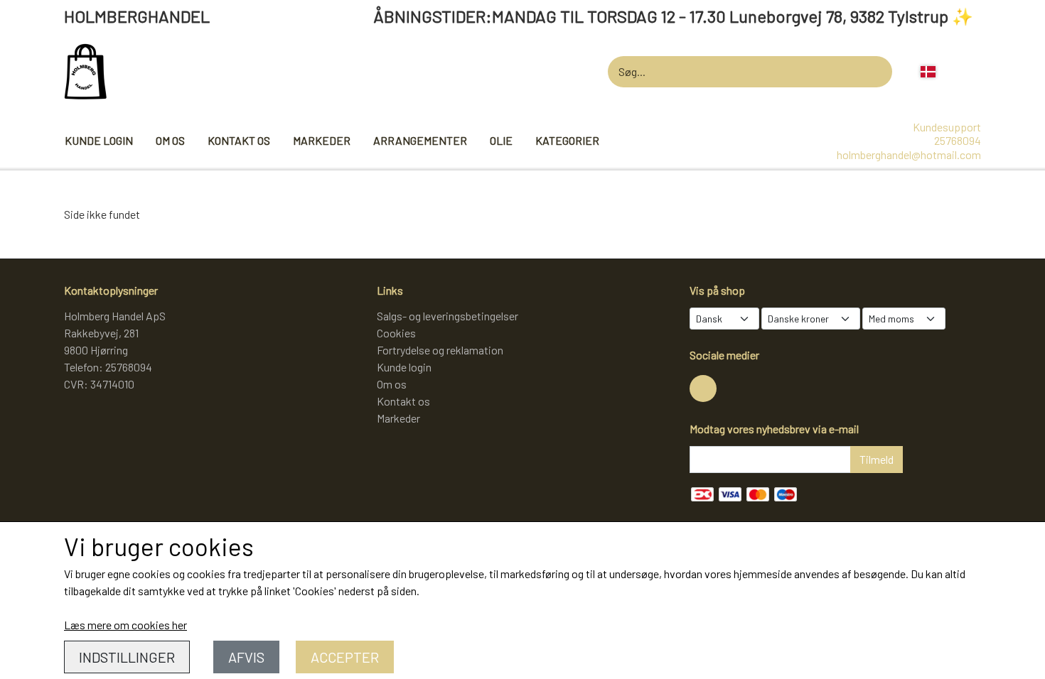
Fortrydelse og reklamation (440, 350)
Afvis (246, 657)
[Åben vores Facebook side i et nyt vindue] (703, 388)
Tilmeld (876, 459)
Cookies (396, 333)
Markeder (321, 140)
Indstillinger (127, 657)
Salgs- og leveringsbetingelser (447, 315)
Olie (501, 140)
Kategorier (567, 140)
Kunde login (99, 140)
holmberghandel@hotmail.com (909, 154)
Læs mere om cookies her (125, 624)
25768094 (957, 140)
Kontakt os (239, 140)
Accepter (345, 657)
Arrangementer (420, 140)
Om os (170, 140)
